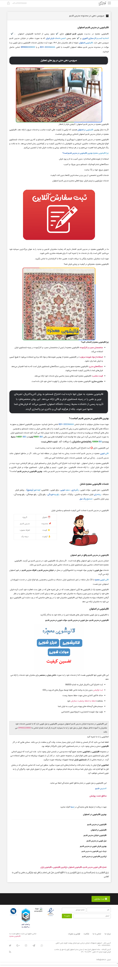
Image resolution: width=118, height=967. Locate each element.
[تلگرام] (34, 945)
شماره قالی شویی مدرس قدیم (94, 867)
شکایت (86, 933)
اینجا (72, 807)
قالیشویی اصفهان (86, 42)
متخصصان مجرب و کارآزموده (91, 347)
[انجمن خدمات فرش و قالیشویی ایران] (13, 912)
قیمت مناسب (97, 376)
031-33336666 (47, 47)
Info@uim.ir (101, 959)
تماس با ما (97, 933)
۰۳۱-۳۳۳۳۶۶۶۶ (20, 3)
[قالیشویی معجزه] (104, 4)
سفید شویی (65, 490)
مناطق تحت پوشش (98, 796)
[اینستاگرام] (26, 945)
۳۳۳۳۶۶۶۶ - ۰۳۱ (104, 945)
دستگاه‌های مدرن (96, 366)
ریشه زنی (97, 494)
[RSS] (10, 952)
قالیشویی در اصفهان (85, 129)
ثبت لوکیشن (98, 690)
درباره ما (108, 933)
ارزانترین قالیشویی (60, 867)
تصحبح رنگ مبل (86, 499)
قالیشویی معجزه (14, 936)
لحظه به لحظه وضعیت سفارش (83, 701)
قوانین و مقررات (74, 933)
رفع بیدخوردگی (53, 494)
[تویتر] (10, 945)
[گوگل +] (18, 945)
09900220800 (28, 47)
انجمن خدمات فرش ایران (56, 38)
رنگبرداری (75, 490)
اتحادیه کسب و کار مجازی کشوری (95, 38)
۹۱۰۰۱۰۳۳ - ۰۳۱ (86, 952)
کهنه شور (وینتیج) (33, 490)
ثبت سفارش (99, 899)
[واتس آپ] (42, 945)
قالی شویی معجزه (102, 579)
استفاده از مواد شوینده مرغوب (91, 357)
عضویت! (67, 916)
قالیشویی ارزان (46, 867)
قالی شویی (104, 453)
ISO (41, 437)
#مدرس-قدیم (100, 788)
